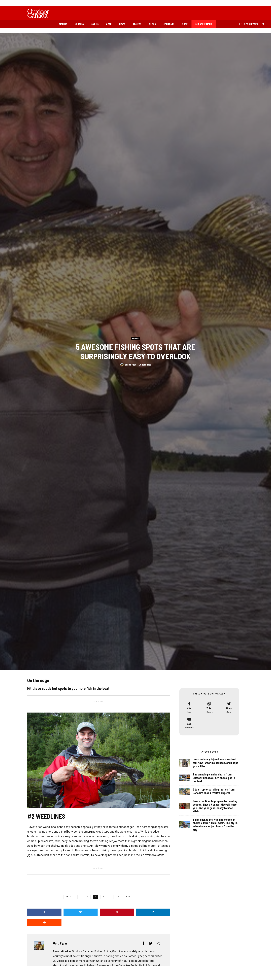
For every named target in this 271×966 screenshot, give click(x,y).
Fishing (63, 24)
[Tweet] (81, 912)
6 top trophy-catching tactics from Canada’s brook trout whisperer (213, 791)
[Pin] (117, 912)
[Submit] (44, 922)
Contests (169, 24)
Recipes (137, 24)
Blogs (152, 24)
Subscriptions (203, 24)
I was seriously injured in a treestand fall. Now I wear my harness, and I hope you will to (215, 763)
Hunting (79, 24)
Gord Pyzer (130, 365)
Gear (109, 24)
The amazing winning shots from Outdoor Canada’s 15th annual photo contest (214, 778)
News (122, 24)
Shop (185, 24)
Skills (95, 24)
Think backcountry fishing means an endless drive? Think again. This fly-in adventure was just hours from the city (215, 824)
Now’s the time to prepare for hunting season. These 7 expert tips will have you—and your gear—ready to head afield (215, 806)
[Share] (44, 912)
